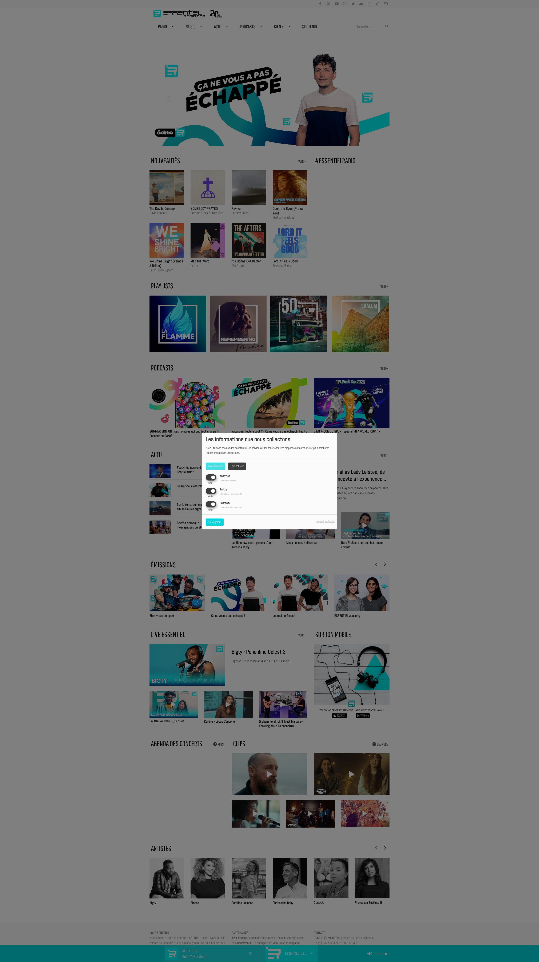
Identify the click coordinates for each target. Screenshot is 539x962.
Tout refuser (237, 466)
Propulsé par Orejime (325, 521)
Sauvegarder (214, 522)
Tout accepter (215, 466)
